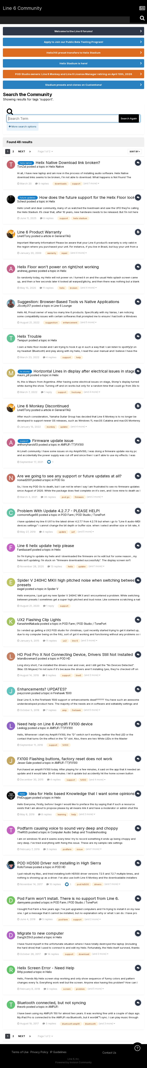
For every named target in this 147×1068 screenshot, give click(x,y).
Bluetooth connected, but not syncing (51, 1002)
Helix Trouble (29, 336)
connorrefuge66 (27, 514)
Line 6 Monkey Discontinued (43, 406)
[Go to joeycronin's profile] (11, 691)
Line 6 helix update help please (45, 545)
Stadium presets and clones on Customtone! (73, 84)
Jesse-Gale (24, 762)
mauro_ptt (23, 375)
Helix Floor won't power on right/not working (58, 267)
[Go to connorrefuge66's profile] (11, 513)
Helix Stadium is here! (73, 63)
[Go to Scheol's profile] (11, 199)
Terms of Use (20, 1052)
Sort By (134, 151)
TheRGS (22, 832)
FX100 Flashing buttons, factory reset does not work (64, 759)
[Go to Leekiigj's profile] (11, 726)
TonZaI (21, 166)
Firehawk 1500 (62, 693)
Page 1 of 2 (44, 151)
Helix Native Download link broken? (68, 162)
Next (21, 151)
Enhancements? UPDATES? (42, 689)
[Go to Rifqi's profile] (11, 970)
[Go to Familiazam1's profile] (11, 547)
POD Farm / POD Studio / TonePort (83, 514)
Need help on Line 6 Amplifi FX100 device (55, 724)
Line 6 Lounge (63, 305)
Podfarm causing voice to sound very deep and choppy (67, 828)
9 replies (43, 183)
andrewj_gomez (27, 270)
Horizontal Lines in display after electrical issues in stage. (84, 371)
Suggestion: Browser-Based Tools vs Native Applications (68, 301)
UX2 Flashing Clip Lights (39, 619)
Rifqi (20, 971)
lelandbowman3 (27, 658)
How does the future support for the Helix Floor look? (88, 197)
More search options (23, 126)
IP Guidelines (58, 1052)
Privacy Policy (39, 1052)
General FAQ (63, 236)
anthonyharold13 (27, 444)
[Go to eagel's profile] (11, 582)
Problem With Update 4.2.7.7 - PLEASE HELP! (58, 511)
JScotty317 (24, 305)
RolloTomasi (24, 867)
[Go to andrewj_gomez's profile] (11, 269)
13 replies (56, 566)
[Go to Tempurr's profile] (11, 338)
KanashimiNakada (28, 623)
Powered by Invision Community (73, 1062)
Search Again (129, 118)
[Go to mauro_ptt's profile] (11, 373)
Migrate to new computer (40, 933)
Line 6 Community (22, 8)
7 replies (50, 710)
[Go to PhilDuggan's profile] (11, 795)
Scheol (21, 201)
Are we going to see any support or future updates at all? (69, 476)
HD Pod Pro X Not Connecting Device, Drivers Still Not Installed (75, 654)
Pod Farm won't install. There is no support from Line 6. (68, 898)
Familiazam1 (24, 549)
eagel (20, 588)
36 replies (49, 496)
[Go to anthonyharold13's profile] (11, 442)
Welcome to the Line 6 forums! (73, 31)
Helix (52, 201)
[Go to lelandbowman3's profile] (11, 656)
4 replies (50, 357)
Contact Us (109, 1052)
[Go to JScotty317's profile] (11, 303)
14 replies (53, 953)
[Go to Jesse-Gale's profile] (11, 761)
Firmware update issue (53, 440)
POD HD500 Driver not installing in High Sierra (59, 863)
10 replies (55, 884)
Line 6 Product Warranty (39, 232)
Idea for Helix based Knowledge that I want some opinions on (84, 793)
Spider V (52, 588)
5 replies (47, 919)
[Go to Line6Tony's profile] (11, 234)
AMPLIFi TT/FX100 (72, 444)
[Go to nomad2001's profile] (11, 478)
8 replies (50, 675)
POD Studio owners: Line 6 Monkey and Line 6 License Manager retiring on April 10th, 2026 (73, 74)
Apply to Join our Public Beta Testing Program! (73, 41)
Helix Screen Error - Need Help (45, 968)
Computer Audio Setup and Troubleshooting (78, 832)
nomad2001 (24, 480)
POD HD (65, 658)
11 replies (48, 287)
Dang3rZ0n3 (25, 937)
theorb (21, 1006)
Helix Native (56, 166)
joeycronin (24, 693)
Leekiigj (22, 728)
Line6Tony (24, 236)
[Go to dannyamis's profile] (11, 900)
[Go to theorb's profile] (11, 1004)
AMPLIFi (53, 1006)
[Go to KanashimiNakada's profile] (11, 621)
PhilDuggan (24, 797)
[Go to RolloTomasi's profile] (11, 865)
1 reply (47, 392)
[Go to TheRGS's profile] (11, 830)
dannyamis (24, 902)
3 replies (51, 849)
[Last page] (30, 151)
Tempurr (22, 340)
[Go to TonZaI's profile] (11, 164)
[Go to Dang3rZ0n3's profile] (11, 935)
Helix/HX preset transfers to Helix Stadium (73, 52)
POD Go (60, 480)
